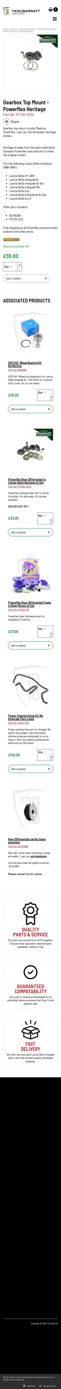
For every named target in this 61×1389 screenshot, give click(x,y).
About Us (8, 1190)
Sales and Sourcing (13, 1205)
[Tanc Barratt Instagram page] (16, 1294)
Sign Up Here (13, 1138)
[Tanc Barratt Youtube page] (25, 1294)
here (22, 1379)
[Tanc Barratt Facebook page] (7, 1294)
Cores (6, 1174)
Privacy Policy (10, 1200)
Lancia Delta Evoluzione (27, 29)
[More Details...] (30, 335)
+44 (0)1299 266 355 (21, 1255)
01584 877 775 (15, 1260)
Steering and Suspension (47, 29)
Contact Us (9, 1195)
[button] (55, 19)
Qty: (7, 266)
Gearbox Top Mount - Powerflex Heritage (18, 31)
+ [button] (19, 264)
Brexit (6, 1179)
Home (5, 29)
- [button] (19, 269)
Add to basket (13, 278)
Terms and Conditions (14, 1211)
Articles (7, 1184)
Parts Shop (13, 29)
